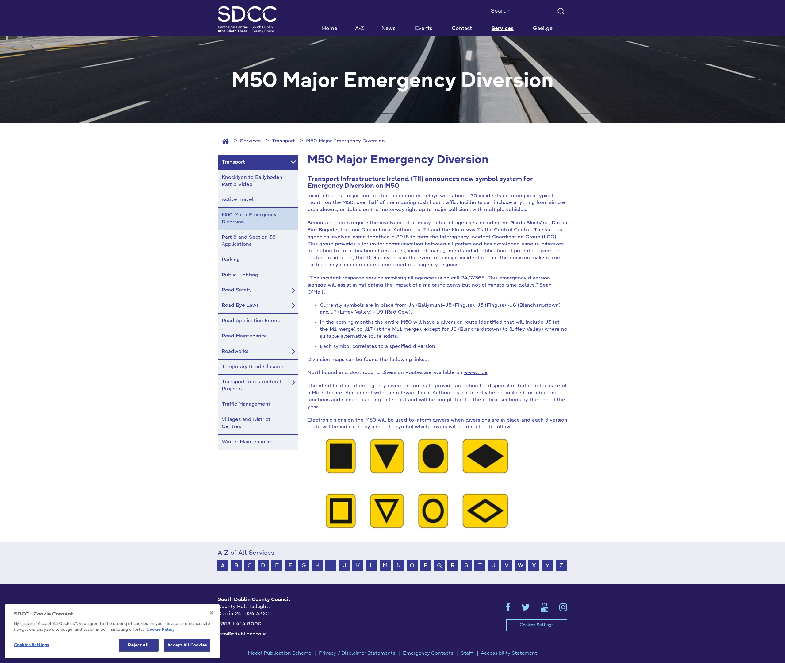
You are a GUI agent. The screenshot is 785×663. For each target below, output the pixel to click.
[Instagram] (563, 609)
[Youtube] (545, 609)
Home (329, 28)
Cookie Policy (160, 630)
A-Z (359, 28)
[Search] (560, 11)
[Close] (211, 613)
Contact (462, 28)
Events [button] (423, 28)
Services (250, 141)
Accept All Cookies (187, 645)
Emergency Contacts (428, 653)
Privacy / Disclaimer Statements (357, 653)
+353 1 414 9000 (240, 624)
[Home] (225, 141)
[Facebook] (508, 609)
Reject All (138, 645)
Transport (283, 141)
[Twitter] (525, 609)
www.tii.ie (476, 372)
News (388, 28)
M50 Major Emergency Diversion (345, 141)
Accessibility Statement (509, 653)
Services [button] (503, 28)
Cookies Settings (536, 625)
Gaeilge (543, 28)
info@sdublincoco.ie (242, 634)
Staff (467, 653)
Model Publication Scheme (279, 653)
